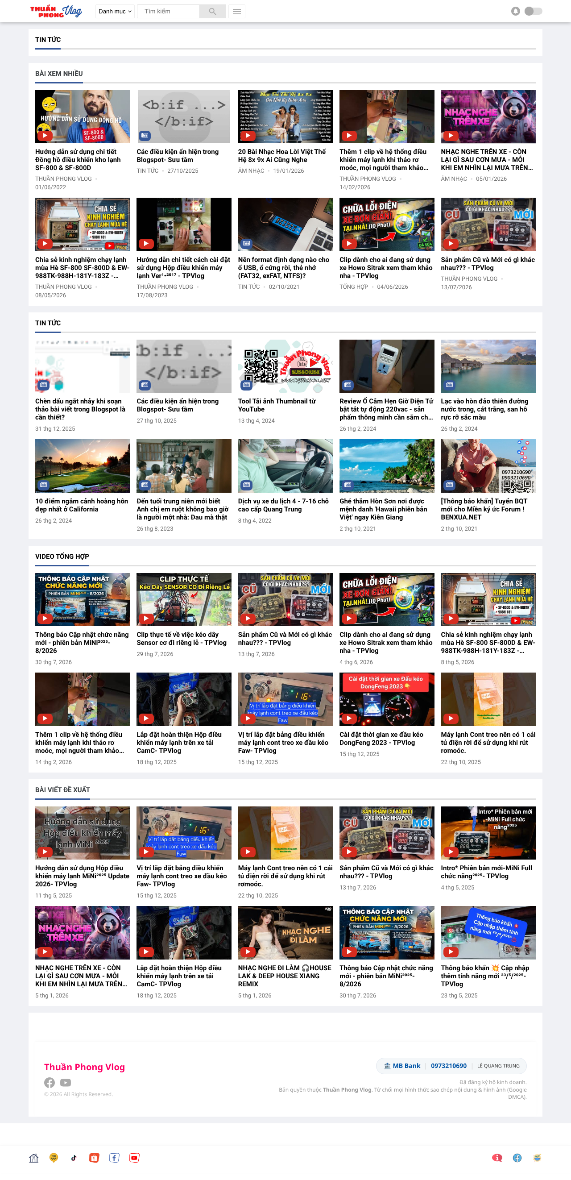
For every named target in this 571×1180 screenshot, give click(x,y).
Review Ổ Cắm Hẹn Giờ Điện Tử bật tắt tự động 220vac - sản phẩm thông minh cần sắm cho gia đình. (386, 409)
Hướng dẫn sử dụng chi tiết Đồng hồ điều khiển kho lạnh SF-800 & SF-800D (78, 160)
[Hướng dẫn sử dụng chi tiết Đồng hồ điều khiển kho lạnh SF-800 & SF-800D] (82, 116)
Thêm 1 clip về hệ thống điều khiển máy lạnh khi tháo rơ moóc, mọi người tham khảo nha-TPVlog (382, 160)
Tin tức (147, 171)
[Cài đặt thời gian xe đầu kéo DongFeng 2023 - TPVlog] (386, 699)
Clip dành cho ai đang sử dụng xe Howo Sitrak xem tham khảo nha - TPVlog (385, 268)
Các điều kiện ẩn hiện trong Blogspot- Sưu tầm (178, 156)
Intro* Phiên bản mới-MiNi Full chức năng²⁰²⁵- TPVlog (486, 872)
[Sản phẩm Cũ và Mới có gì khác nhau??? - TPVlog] (488, 224)
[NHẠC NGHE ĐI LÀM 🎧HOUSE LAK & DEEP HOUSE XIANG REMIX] (285, 932)
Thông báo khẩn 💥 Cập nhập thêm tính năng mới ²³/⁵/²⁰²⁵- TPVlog (485, 976)
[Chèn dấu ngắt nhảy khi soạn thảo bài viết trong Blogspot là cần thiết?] (82, 366)
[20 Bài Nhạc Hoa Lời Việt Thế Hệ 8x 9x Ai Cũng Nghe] (285, 116)
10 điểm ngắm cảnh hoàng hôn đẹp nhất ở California (81, 505)
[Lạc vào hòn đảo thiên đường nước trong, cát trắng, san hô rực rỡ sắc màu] (488, 366)
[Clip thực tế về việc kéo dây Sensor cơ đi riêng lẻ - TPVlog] (184, 599)
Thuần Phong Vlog (63, 179)
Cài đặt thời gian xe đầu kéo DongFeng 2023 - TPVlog (381, 739)
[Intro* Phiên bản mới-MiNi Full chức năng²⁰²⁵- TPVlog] (488, 833)
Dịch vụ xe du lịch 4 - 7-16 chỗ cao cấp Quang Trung (283, 505)
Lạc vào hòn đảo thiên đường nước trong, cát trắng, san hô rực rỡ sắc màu (485, 409)
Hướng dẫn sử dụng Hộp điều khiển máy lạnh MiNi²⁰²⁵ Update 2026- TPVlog (82, 876)
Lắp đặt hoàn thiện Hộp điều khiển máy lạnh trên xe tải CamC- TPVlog (179, 743)
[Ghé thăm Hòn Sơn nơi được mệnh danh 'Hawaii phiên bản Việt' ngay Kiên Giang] (386, 465)
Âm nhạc (251, 171)
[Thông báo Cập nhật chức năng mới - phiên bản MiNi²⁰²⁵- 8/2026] (82, 599)
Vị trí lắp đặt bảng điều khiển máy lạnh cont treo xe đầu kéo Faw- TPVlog (283, 743)
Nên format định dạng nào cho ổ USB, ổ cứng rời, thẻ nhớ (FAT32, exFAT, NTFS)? (284, 268)
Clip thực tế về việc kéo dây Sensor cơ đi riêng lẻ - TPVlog (182, 639)
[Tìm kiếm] (212, 11)
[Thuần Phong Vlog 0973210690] (55, 20)
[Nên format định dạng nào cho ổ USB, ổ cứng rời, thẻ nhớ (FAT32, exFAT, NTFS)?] (285, 224)
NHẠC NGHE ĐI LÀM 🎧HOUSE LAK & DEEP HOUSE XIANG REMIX (284, 976)
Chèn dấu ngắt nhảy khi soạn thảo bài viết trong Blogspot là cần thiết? (80, 409)
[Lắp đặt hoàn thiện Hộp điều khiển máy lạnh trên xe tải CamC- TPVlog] (184, 699)
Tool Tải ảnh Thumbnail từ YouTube (277, 405)
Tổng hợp (353, 287)
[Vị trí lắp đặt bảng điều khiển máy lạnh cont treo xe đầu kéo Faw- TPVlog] (285, 699)
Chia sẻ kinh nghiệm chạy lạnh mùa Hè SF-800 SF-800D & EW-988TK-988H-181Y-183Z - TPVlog (82, 268)
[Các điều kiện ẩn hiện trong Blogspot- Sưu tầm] (184, 116)
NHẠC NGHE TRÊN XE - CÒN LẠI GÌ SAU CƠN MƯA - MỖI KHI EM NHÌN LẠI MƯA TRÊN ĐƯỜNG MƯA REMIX (484, 160)
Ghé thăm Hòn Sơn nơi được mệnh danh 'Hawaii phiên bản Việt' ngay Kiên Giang (383, 509)
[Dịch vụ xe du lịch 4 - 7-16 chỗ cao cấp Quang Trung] (285, 465)
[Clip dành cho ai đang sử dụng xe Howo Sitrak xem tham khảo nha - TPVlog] (386, 224)
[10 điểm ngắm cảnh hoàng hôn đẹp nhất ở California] (82, 465)
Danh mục (112, 11)
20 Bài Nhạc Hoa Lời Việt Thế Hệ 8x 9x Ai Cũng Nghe (282, 156)
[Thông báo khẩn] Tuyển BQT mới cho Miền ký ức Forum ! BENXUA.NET (484, 509)
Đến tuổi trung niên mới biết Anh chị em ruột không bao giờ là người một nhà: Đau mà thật (182, 509)
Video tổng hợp (62, 557)
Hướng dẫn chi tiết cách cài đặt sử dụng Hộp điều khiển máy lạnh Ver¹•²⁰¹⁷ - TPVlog (183, 268)
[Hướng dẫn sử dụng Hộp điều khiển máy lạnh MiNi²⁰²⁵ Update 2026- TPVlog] (82, 833)
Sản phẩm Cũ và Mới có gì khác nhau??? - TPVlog (488, 264)
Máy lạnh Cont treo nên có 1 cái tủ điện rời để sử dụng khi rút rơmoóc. (488, 743)
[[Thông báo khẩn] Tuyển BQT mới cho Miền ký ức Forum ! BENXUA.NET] (488, 465)
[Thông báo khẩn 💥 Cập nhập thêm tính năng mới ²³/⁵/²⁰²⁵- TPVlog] (488, 932)
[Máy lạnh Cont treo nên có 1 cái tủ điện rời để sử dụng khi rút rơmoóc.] (488, 699)
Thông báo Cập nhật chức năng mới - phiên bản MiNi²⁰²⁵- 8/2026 (82, 643)
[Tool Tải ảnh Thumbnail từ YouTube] (285, 366)
